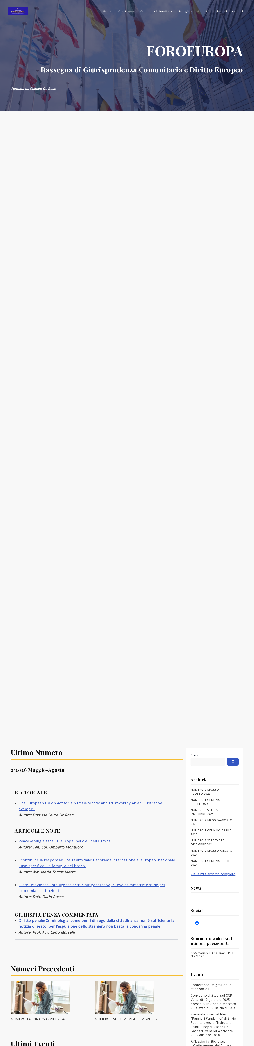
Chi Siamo (126, 11)
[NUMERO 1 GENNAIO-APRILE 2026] (40, 997)
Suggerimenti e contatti (224, 11)
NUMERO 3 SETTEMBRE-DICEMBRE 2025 (127, 1019)
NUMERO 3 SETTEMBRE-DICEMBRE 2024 (208, 842)
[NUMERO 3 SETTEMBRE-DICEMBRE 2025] (124, 997)
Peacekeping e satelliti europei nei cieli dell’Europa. (65, 841)
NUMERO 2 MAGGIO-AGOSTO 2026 (205, 791)
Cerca (195, 755)
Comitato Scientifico (156, 11)
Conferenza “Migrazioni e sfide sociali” (211, 987)
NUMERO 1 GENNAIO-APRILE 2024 (211, 863)
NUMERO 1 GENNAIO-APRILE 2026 (38, 1019)
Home (107, 11)
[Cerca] (233, 762)
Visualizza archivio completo (213, 874)
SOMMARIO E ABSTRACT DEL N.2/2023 (212, 954)
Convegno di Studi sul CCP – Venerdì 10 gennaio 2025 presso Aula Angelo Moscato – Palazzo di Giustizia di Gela (213, 1001)
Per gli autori (188, 11)
